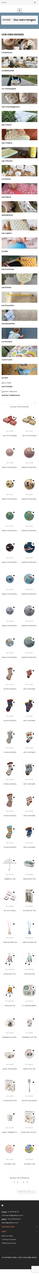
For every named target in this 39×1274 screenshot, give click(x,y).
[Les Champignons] (19, 98)
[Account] (35, 2)
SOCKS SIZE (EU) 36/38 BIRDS (10, 721)
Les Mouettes (8, 323)
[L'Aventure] (19, 44)
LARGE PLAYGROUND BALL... (29, 531)
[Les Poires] (19, 279)
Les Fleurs (6, 197)
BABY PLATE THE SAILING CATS (29, 1069)
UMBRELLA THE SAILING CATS (9, 879)
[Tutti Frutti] (19, 351)
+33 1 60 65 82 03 (13, 1219)
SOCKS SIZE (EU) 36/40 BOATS (10, 752)
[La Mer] (19, 243)
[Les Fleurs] (19, 189)
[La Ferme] (19, 170)
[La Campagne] (19, 80)
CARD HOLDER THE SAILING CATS (29, 942)
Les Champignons (11, 106)
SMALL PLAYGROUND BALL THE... (10, 467)
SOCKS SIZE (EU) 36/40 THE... (10, 689)
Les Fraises (7, 386)
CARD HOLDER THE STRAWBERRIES (10, 942)
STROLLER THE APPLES (9, 1006)
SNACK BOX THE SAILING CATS (29, 879)
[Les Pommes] (19, 261)
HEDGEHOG (7, 215)
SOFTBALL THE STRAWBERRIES (9, 1164)
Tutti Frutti (7, 359)
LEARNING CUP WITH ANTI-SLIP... (9, 1037)
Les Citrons (7, 161)
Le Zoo (5, 377)
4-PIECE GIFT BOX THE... (10, 1101)
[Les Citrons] (19, 152)
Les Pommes (8, 269)
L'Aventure (7, 52)
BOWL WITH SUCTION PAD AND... (29, 1132)
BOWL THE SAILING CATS (10, 1069)
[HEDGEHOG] (19, 207)
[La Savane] (19, 333)
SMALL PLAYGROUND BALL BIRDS (10, 499)
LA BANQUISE (8, 70)
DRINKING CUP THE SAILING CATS (29, 1037)
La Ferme (6, 179)
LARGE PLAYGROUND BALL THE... (29, 467)
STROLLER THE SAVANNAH (29, 974)
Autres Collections (11, 395)
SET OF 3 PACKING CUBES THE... (10, 436)
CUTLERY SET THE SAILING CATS (29, 911)
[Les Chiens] (19, 134)
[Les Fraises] (6, 383)
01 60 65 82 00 (13, 1212)
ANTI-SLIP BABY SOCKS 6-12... (29, 689)
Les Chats (6, 124)
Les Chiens (7, 142)
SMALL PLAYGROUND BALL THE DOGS (10, 594)
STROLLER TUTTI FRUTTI (10, 974)
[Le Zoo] (19, 369)
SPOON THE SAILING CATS (29, 1101)
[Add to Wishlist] (14, 417)
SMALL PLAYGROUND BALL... (10, 531)
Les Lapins (7, 233)
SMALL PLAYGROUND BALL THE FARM (10, 657)
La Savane (7, 341)
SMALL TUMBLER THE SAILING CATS (9, 1132)
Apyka (19, 1259)
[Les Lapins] (19, 225)
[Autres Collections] (9, 391)
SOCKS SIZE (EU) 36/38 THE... (10, 784)
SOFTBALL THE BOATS (29, 1164)
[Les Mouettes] (19, 315)
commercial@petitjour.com (12, 1215)
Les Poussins (8, 305)
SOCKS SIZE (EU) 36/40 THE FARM (9, 847)
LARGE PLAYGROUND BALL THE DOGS (29, 594)
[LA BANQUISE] (19, 62)
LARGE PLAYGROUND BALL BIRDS (29, 499)
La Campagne (9, 88)
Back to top (26, 1192)
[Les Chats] (19, 116)
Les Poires (6, 287)
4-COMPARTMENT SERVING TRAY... (29, 1006)
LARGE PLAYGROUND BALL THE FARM (29, 657)
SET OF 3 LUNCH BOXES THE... (10, 911)
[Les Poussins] (19, 297)
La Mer (5, 251)
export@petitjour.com (10, 1223)
